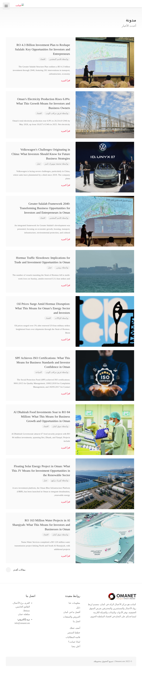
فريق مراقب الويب (53, 113)
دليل (78, 607)
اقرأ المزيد (65, 80)
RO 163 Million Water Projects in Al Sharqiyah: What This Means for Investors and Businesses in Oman (41, 525)
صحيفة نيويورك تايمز (53, 164)
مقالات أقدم (19, 570)
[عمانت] (20, 5)
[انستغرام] (13, 661)
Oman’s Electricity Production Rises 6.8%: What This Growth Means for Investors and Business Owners (43, 103)
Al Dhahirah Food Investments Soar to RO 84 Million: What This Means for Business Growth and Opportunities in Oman (41, 416)
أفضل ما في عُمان (71, 612)
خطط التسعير (73, 632)
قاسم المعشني (55, 59)
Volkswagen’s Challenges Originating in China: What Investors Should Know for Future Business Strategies (41, 154)
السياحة (39, 372)
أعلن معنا (76, 646)
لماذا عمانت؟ (74, 642)
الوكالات (58, 318)
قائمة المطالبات (73, 637)
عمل (39, 164)
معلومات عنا (74, 603)
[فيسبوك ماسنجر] (17, 661)
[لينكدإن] (22, 661)
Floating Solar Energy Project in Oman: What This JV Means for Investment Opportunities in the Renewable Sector (41, 470)
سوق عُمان (57, 426)
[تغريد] (26, 661)
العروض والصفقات (71, 617)
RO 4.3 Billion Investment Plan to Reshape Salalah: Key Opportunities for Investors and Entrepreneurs (42, 49)
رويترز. (58, 268)
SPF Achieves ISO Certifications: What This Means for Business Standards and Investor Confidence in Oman (42, 362)
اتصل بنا (76, 621)
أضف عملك (75, 628)
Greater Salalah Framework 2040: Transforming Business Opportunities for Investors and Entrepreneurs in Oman (45, 208)
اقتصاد (42, 59)
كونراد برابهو (56, 480)
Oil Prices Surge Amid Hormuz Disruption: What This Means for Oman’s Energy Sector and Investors (42, 308)
